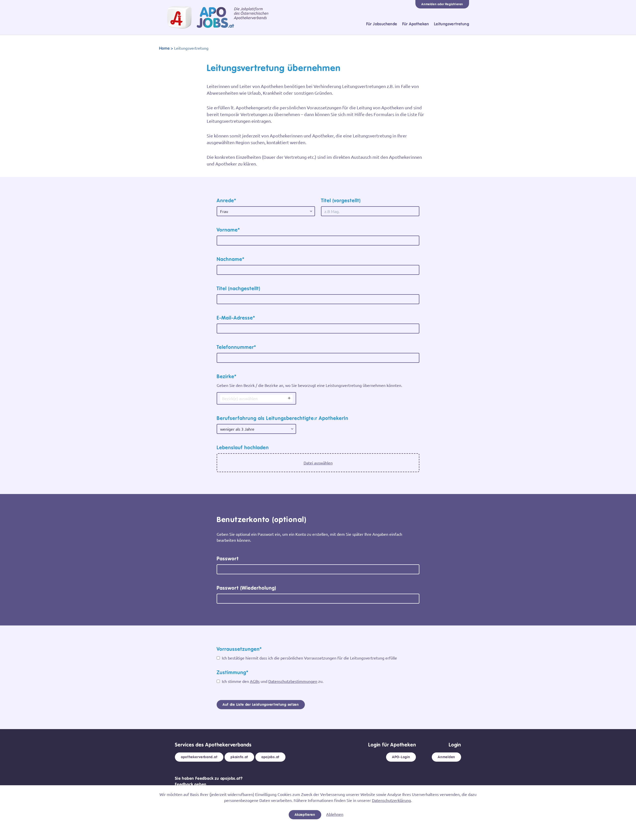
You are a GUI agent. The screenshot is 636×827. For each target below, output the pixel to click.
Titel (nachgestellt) (238, 288)
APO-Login (401, 757)
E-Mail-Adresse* (236, 318)
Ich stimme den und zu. (272, 681)
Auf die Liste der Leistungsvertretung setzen (261, 704)
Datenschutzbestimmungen (292, 681)
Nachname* (230, 259)
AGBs (255, 681)
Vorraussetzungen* (239, 649)
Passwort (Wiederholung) (246, 588)
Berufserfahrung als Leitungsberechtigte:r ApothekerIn (282, 418)
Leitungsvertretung (451, 24)
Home (164, 48)
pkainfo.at (239, 757)
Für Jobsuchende (381, 24)
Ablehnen (334, 814)
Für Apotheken (415, 24)
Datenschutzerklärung (391, 800)
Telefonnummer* (236, 347)
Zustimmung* (232, 672)
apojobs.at (270, 757)
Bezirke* (227, 376)
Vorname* (228, 230)
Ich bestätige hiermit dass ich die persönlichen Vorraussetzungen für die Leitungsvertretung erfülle (309, 657)
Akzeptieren (305, 814)
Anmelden (446, 757)
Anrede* (226, 200)
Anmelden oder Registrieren (442, 4)
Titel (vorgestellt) (341, 200)
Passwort (228, 558)
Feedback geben (190, 784)
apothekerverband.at (199, 757)
